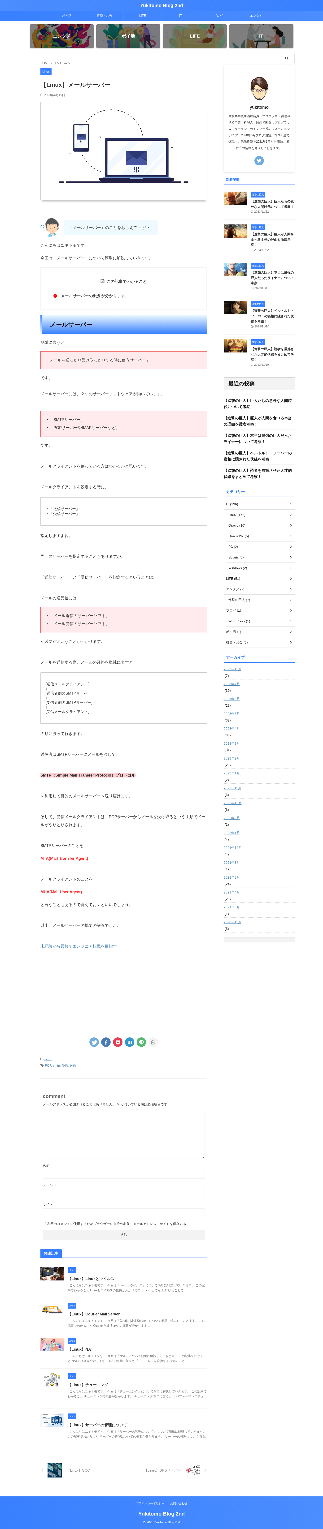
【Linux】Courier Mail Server (94, 1314)
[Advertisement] (123, 993)
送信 (73, 1065)
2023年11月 (232, 669)
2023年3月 (232, 743)
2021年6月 (232, 862)
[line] (141, 1042)
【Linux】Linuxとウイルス (91, 1279)
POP (48, 1065)
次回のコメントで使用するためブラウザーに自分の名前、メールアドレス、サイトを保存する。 (118, 1224)
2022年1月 (232, 833)
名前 (48, 1166)
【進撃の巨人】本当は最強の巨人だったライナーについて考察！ (272, 278)
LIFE (142, 15)
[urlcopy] (153, 1042)
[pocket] (117, 1042)
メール (50, 1185)
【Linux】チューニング (88, 1385)
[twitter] (94, 1042)
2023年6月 (232, 699)
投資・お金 (104, 15)
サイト (48, 1204)
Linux (48, 1059)
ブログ (218, 15)
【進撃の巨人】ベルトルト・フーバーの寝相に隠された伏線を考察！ (272, 316)
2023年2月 (232, 758)
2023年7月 (232, 684)
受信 (65, 1065)
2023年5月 (232, 714)
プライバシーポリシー (150, 1503)
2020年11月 (232, 922)
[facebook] (106, 1042)
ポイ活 (66, 15)
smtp (56, 1065)
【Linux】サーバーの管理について (97, 1425)
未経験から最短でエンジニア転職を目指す (78, 946)
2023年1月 (232, 773)
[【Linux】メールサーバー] (129, 1042)
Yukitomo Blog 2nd (161, 5)
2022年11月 (232, 788)
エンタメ (256, 15)
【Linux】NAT (80, 1349)
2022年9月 (232, 818)
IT (180, 15)
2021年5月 (232, 877)
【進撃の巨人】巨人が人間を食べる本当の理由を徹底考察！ (272, 239)
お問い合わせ (178, 1503)
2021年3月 (232, 907)
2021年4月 (232, 892)
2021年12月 (233, 848)
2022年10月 (233, 803)
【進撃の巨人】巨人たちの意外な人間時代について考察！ (258, 404)
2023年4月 (232, 728)
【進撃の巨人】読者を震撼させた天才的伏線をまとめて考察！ (272, 354)
